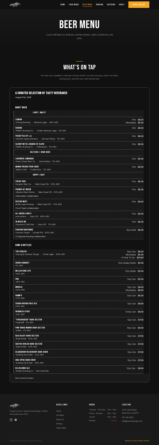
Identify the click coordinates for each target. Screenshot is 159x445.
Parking (99, 4)
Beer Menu (87, 4)
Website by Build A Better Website (137, 441)
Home (62, 4)
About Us (60, 419)
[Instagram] (11, 420)
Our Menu (60, 415)
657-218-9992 (128, 417)
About (122, 4)
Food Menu (74, 4)
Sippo (31, 378)
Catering (111, 4)
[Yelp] (15, 420)
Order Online (139, 4)
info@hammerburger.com (132, 421)
